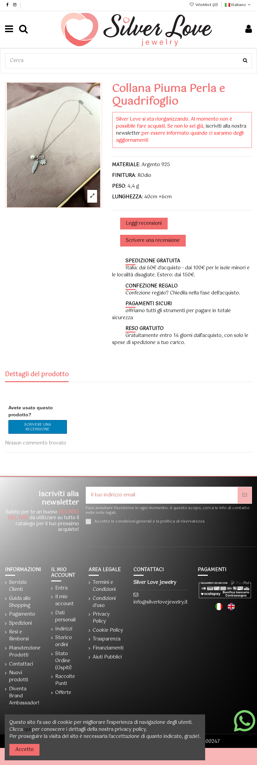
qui (27, 729)
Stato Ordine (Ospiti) (63, 661)
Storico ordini (63, 641)
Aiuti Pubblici (107, 657)
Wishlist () (206, 5)
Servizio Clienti (18, 586)
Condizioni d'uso (104, 602)
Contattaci (21, 664)
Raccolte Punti (65, 680)
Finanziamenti (108, 648)
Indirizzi (63, 629)
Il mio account (64, 601)
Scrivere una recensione (37, 427)
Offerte (63, 692)
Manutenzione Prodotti (24, 652)
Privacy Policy (101, 618)
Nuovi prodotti (18, 677)
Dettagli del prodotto (37, 375)
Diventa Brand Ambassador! (24, 696)
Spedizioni (20, 623)
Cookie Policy (108, 630)
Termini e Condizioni (104, 586)
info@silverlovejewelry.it (161, 602)
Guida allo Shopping (20, 602)
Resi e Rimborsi (19, 636)
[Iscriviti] (245, 495)
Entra (61, 588)
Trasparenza (106, 639)
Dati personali (65, 617)
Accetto (24, 750)
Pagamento (22, 614)
